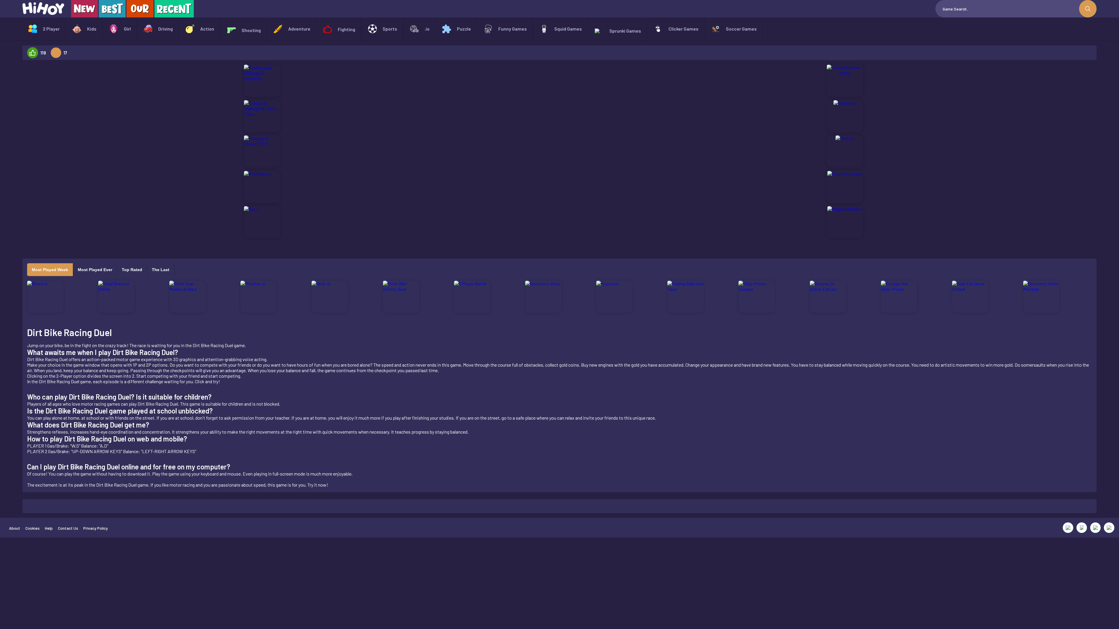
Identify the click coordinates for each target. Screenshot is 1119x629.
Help (49, 528)
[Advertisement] (104, 152)
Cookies (32, 528)
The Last (160, 269)
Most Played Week (50, 269)
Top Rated (132, 269)
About (14, 528)
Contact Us (68, 528)
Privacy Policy (95, 528)
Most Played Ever (95, 269)
